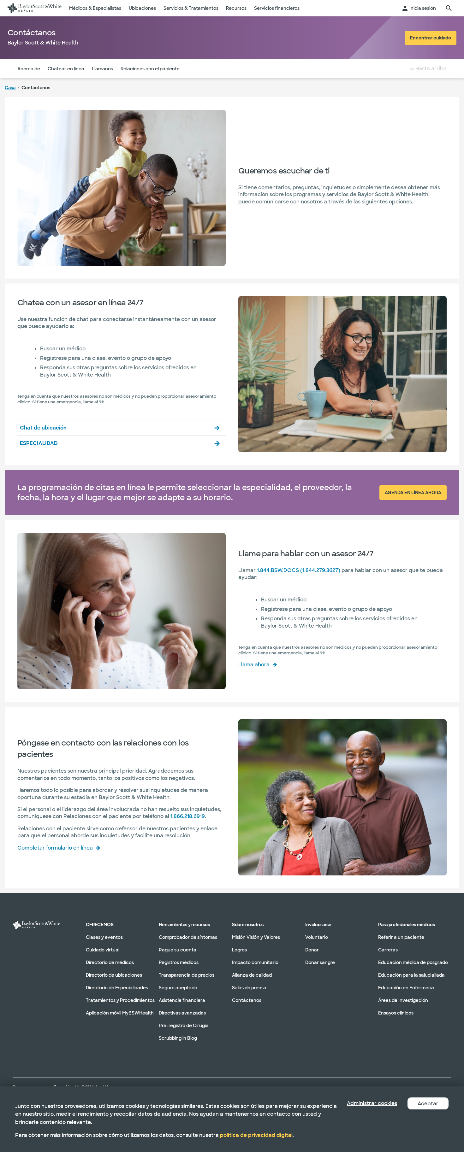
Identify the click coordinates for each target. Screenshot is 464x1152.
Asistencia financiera (182, 1000)
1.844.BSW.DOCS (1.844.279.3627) (298, 570)
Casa (10, 88)
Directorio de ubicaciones (114, 975)
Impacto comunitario (255, 962)
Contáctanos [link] (35, 88)
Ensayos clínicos (395, 1013)
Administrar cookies (372, 1103)
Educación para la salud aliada (411, 975)
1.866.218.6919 (187, 816)
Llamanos (102, 69)
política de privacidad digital (256, 1135)
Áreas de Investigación (403, 1000)
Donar (312, 950)
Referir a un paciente (401, 937)
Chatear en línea (66, 69)
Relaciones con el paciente (150, 69)
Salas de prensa (249, 988)
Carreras (388, 950)
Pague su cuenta (177, 950)
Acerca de (28, 69)
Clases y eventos (104, 937)
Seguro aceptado (178, 988)
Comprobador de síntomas (188, 937)
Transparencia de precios (186, 975)
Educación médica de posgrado (413, 962)
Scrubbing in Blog (178, 1038)
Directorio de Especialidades (117, 988)
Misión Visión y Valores (256, 937)
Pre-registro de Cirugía (184, 1025)
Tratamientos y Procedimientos (120, 1000)
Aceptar (428, 1103)
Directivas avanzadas (182, 1013)
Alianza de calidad (252, 975)
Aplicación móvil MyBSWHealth (120, 1013)
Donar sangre (320, 962)
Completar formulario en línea (55, 848)
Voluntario (316, 937)
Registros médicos (179, 962)
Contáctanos (246, 1000)
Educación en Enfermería (406, 988)
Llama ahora (254, 664)
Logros (239, 950)
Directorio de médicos (110, 962)
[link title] (35, 8)
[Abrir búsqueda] (449, 8)
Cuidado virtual (102, 950)
